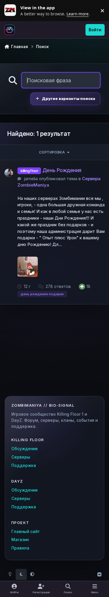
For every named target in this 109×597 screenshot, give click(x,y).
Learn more (11, 10)
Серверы (20, 457)
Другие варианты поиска (68, 98)
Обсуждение (24, 448)
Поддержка (23, 465)
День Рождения (61, 170)
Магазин (20, 539)
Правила (20, 548)
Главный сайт (25, 531)
